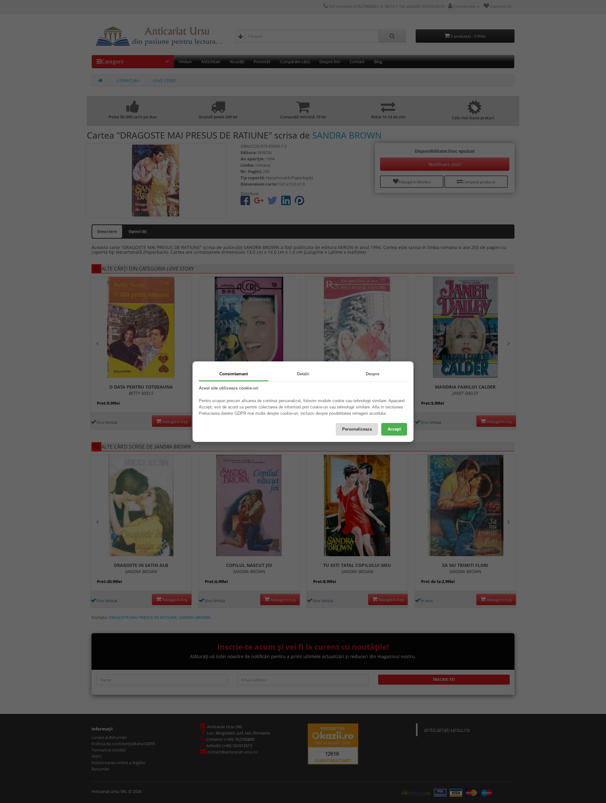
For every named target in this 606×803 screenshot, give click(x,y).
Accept (394, 429)
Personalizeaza (357, 429)
